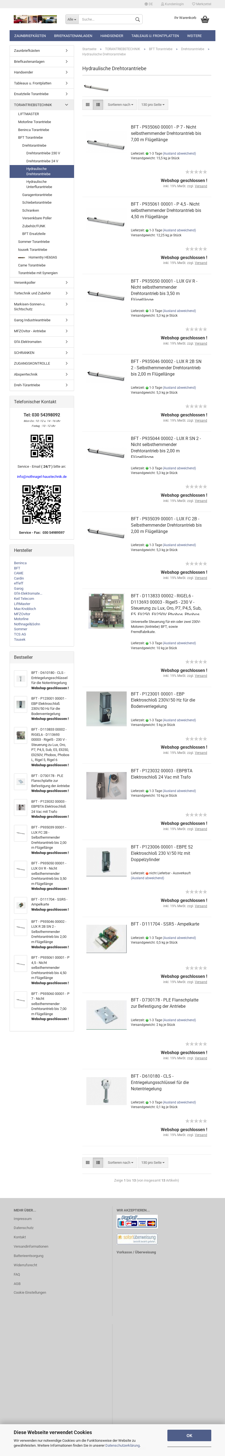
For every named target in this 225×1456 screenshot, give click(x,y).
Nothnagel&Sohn (27, 624)
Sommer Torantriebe (34, 242)
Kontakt (20, 1237)
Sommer (20, 629)
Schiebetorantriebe (37, 202)
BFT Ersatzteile (34, 234)
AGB (17, 1284)
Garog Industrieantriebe (32, 320)
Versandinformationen (31, 1246)
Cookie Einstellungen (30, 1292)
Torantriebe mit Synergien (38, 273)
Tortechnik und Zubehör (32, 293)
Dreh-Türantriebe (27, 385)
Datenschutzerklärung (122, 1445)
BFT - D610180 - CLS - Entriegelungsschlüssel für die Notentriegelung (160, 1082)
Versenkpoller (24, 282)
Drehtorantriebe (34, 145)
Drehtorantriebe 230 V (43, 153)
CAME (18, 573)
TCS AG (20, 634)
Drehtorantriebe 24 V (42, 161)
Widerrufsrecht (25, 1265)
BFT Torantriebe (30, 137)
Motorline (21, 619)
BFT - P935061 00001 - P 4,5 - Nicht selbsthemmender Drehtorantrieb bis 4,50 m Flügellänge (166, 210)
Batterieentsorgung (28, 1256)
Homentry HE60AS (42, 257)
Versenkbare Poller (37, 218)
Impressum (23, 1219)
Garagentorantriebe (37, 195)
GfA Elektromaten (27, 342)
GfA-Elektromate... (28, 593)
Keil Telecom (24, 599)
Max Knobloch (25, 609)
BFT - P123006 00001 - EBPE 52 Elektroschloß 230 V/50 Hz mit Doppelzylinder (162, 853)
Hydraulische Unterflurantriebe (39, 184)
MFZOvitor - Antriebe (30, 331)
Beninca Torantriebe (33, 130)
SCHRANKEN (24, 353)
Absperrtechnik (26, 374)
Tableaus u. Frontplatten (155, 36)
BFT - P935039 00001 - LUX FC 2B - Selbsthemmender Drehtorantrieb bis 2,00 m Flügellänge (166, 525)
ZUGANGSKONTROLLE (32, 363)
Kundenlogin (174, 4)
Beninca (20, 563)
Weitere (194, 36)
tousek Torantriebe (32, 250)
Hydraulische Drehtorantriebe (38, 171)
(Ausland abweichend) (179, 153)
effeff (18, 583)
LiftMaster (22, 604)
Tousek (20, 639)
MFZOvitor (22, 614)
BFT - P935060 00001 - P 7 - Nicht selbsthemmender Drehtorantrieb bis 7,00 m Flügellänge (166, 133)
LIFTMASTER (28, 114)
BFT (17, 568)
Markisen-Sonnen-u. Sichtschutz (29, 306)
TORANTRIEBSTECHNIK (33, 105)
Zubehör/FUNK (33, 226)
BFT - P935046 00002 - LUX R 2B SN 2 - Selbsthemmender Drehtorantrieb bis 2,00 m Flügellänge (166, 368)
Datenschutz (23, 1228)
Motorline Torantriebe (34, 122)
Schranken (30, 210)
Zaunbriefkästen (30, 36)
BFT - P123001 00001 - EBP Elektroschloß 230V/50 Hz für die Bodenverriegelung (163, 700)
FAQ (17, 1274)
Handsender (111, 36)
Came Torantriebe (32, 265)
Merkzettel (203, 4)
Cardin (19, 578)
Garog (18, 588)
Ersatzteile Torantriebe (31, 94)
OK (189, 1435)
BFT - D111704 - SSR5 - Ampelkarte (165, 924)
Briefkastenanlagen (73, 36)
